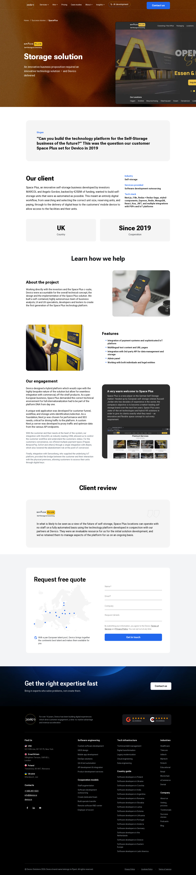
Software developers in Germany (131, 828)
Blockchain (165, 776)
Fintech (163, 763)
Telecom (164, 750)
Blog (162, 826)
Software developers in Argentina (131, 794)
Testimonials (165, 810)
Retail (162, 772)
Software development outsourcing (87, 791)
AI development (120, 4)
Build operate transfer (87, 801)
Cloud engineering (125, 759)
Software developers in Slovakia (130, 803)
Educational (165, 767)
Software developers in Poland (130, 777)
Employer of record (85, 810)
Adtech (163, 754)
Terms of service (165, 869)
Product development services (90, 772)
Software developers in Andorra (130, 824)
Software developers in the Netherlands (128, 834)
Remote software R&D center (90, 806)
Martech (164, 759)
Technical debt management (129, 746)
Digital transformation (126, 750)
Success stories (164, 815)
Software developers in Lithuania (131, 815)
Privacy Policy (121, 629)
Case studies (76, 5)
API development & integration (90, 767)
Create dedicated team (87, 797)
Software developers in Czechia (130, 785)
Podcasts (164, 821)
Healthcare (165, 746)
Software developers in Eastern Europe (130, 845)
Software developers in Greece (130, 840)
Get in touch (133, 637)
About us (164, 798)
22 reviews (136, 721)
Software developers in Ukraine (130, 781)
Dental (163, 784)
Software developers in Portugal (130, 820)
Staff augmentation (86, 785)
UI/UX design (83, 750)
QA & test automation (87, 763)
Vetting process (163, 804)
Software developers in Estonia (130, 811)
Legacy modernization (126, 754)
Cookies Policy (147, 869)
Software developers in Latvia (129, 807)
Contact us (158, 5)
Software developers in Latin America (133, 851)
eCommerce (165, 780)
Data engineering (124, 763)
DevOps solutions (85, 759)
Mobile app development (88, 754)
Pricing (64, 5)
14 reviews (160, 721)
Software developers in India (129, 790)
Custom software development (91, 746)
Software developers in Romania (130, 798)
